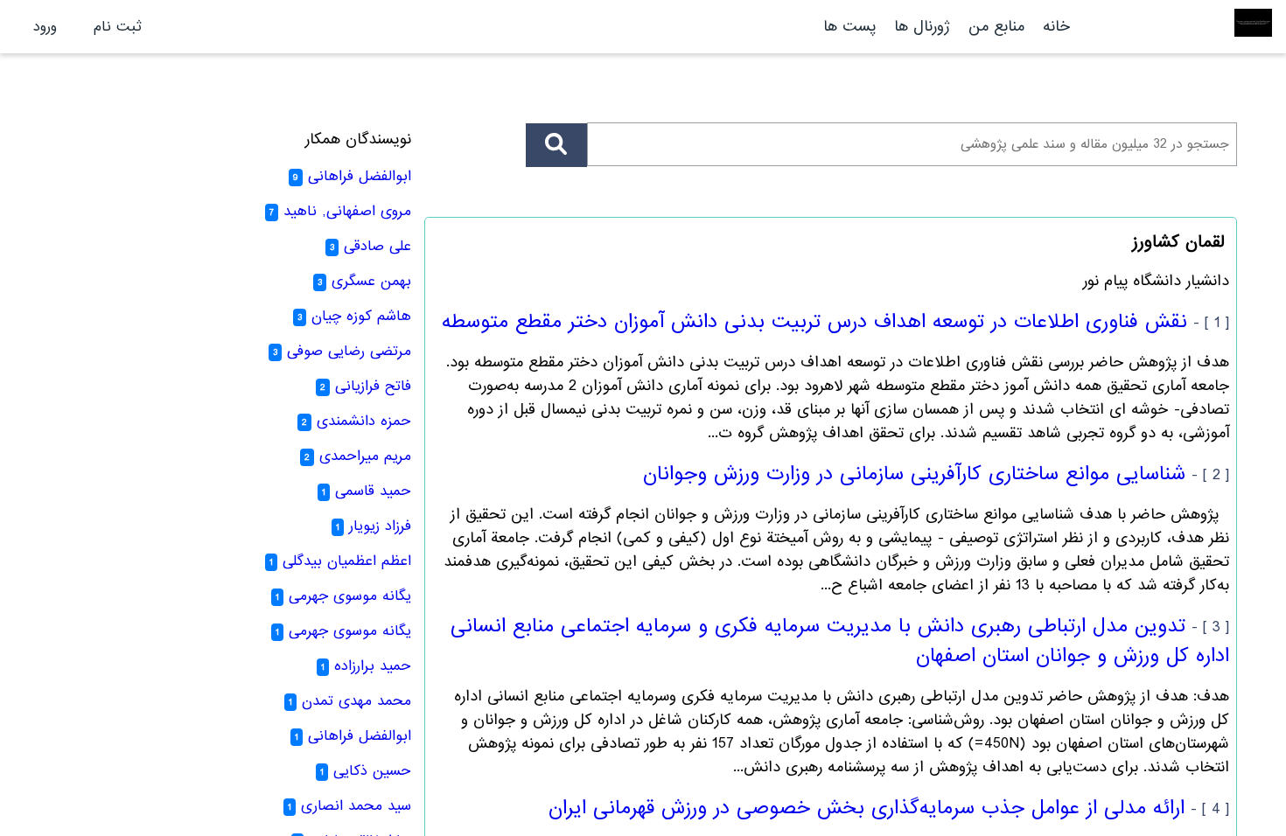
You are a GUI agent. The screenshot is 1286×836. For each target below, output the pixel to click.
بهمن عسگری (371, 281)
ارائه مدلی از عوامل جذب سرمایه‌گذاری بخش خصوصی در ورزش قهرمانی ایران (867, 808)
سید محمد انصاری (356, 806)
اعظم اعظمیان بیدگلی (347, 561)
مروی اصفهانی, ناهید (347, 211)
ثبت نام (118, 27)
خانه (1056, 26)
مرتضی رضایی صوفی (349, 351)
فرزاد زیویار (380, 526)
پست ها (849, 26)
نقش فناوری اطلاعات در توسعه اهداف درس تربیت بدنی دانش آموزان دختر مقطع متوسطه (814, 322)
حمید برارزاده (372, 666)
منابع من (993, 26)
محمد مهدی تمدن (356, 701)
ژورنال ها (922, 26)
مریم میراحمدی (365, 456)
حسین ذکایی (372, 771)
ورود (45, 27)
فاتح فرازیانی (373, 386)
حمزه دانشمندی (364, 421)
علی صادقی (377, 246)
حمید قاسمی (373, 491)
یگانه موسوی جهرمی (350, 596)
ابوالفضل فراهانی (359, 176)
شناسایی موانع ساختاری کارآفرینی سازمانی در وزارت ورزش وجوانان (914, 474)
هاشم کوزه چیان (361, 316)
